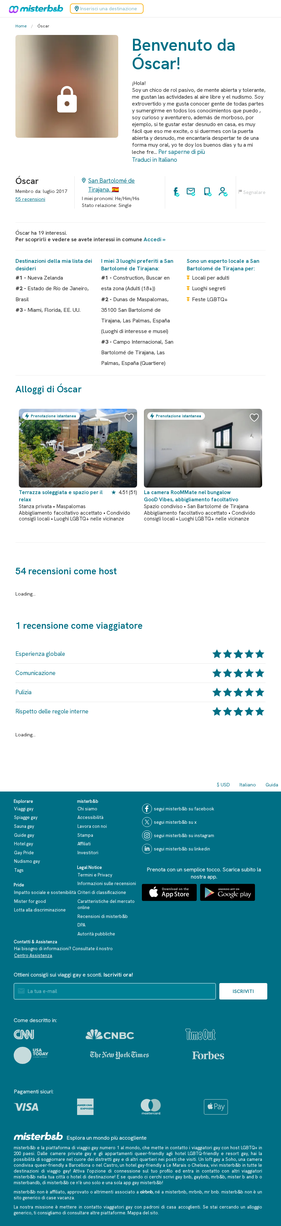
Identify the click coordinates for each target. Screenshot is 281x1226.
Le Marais (176, 1165)
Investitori (87, 853)
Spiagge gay (26, 817)
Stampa (85, 835)
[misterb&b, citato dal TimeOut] (200, 1034)
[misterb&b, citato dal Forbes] (208, 1055)
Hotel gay (23, 844)
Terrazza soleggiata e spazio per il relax (60, 496)
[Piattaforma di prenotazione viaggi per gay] (38, 1136)
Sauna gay (24, 826)
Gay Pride (24, 853)
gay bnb (183, 1177)
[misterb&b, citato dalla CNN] (24, 1034)
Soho (230, 1159)
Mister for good (30, 901)
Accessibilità (90, 817)
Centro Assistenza (33, 955)
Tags (19, 870)
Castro (110, 1165)
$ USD (223, 785)
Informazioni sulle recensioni (106, 883)
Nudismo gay (27, 861)
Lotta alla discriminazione (40, 910)
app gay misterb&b (142, 1183)
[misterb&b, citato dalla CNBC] (110, 1034)
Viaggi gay (24, 809)
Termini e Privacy (94, 875)
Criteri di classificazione (101, 892)
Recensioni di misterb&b (102, 916)
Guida (272, 785)
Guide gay (24, 835)
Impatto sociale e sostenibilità (45, 892)
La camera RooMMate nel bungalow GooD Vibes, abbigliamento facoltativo (191, 496)
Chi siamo (87, 809)
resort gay (236, 1153)
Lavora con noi (92, 826)
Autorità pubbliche (96, 934)
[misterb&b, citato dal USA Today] (31, 1055)
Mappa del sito (142, 1213)
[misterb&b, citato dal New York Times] (119, 1055)
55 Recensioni (30, 199)
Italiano (248, 785)
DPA (81, 925)
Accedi (152, 239)
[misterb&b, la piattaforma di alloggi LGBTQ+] (34, 8)
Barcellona (79, 1165)
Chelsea (200, 1165)
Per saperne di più (181, 152)
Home (21, 26)
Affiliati (84, 844)
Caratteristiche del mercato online (106, 904)
